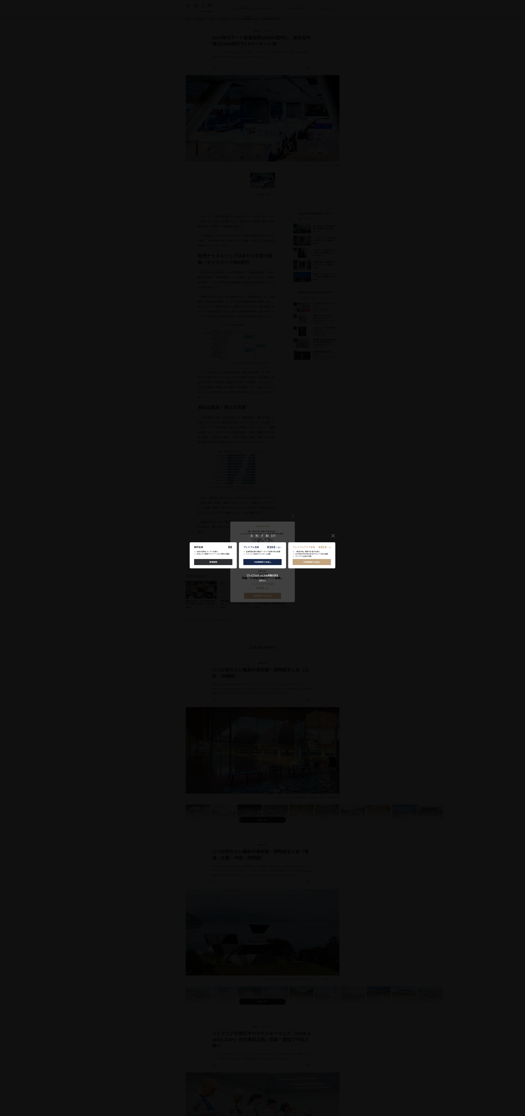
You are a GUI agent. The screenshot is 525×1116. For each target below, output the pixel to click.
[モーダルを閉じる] (333, 536)
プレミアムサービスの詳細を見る (262, 575)
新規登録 (213, 562)
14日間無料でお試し (262, 562)
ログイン (262, 580)
